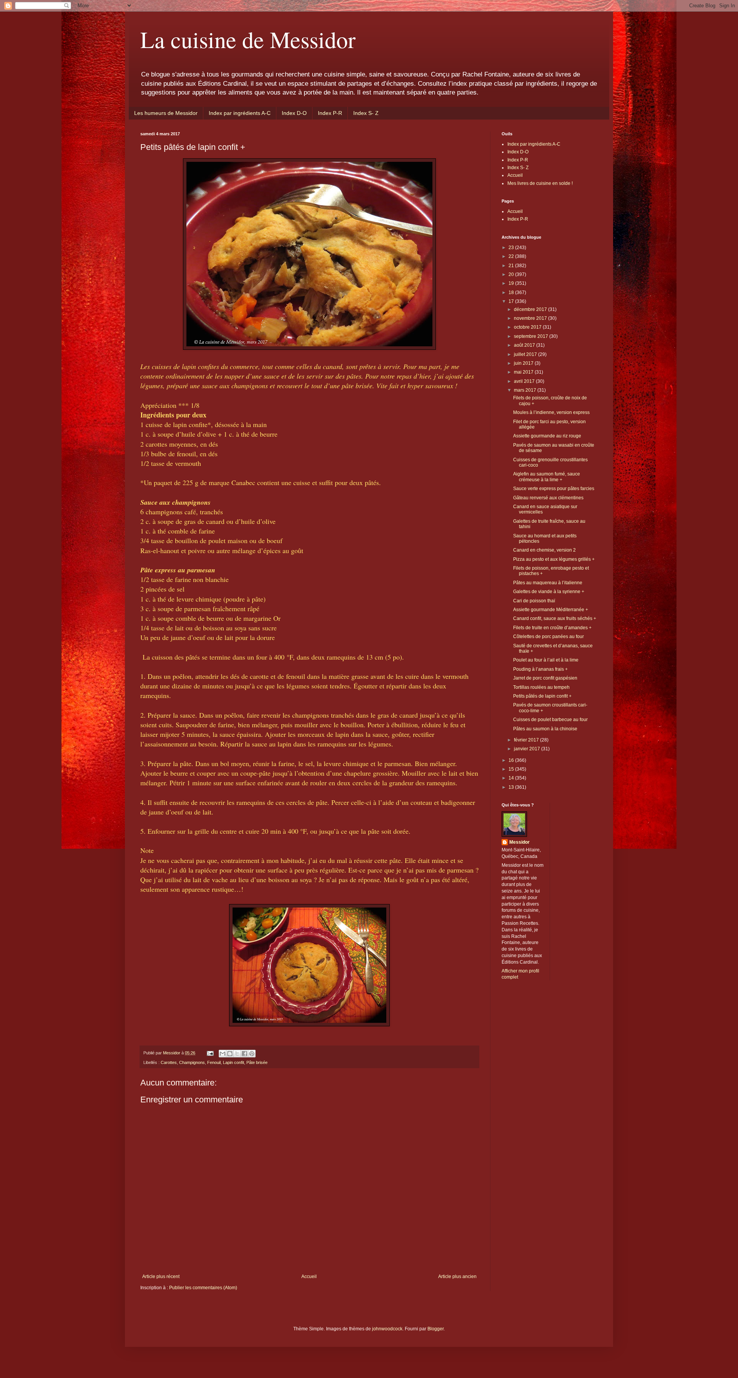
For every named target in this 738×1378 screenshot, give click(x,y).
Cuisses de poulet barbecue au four (550, 719)
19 (512, 283)
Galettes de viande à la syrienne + (548, 591)
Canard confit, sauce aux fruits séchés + (554, 618)
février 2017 (527, 740)
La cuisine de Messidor (248, 39)
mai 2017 (524, 372)
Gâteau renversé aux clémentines (548, 497)
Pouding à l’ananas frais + (540, 669)
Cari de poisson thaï (534, 600)
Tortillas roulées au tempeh (541, 687)
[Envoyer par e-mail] (222, 1053)
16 (512, 760)
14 (512, 778)
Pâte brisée (257, 1062)
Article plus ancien (457, 1276)
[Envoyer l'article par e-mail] (210, 1053)
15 (512, 769)
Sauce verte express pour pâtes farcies (553, 488)
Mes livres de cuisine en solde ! (540, 183)
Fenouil (214, 1062)
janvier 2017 (527, 748)
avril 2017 (525, 381)
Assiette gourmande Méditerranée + (550, 609)
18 (512, 292)
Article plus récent (161, 1276)
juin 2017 (524, 363)
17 (512, 301)
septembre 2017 (531, 336)
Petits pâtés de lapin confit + (542, 696)
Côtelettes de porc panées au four (548, 636)
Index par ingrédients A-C (240, 113)
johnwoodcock (387, 1328)
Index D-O (294, 113)
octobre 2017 (528, 327)
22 (512, 256)
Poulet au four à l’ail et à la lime (545, 660)
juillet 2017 (526, 354)
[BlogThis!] (230, 1053)
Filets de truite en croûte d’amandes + (552, 627)
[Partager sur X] (237, 1053)
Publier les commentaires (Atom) (203, 1287)
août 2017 (525, 345)
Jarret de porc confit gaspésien (545, 678)
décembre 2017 (531, 309)
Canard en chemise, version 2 (544, 550)
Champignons (192, 1062)
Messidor (519, 842)
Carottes (169, 1062)
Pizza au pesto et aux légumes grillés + (554, 559)
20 (512, 274)
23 (512, 247)
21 (512, 265)
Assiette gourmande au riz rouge (547, 436)
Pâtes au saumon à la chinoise (545, 728)
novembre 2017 (531, 318)
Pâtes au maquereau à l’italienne (547, 582)
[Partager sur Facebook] (244, 1053)
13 (512, 787)
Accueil (309, 1276)
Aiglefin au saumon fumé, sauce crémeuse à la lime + (546, 476)
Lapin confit (233, 1062)
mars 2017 (525, 390)
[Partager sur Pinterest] (252, 1053)
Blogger (435, 1328)
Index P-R (330, 113)
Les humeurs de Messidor (166, 113)
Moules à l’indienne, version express (551, 412)
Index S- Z (366, 113)
